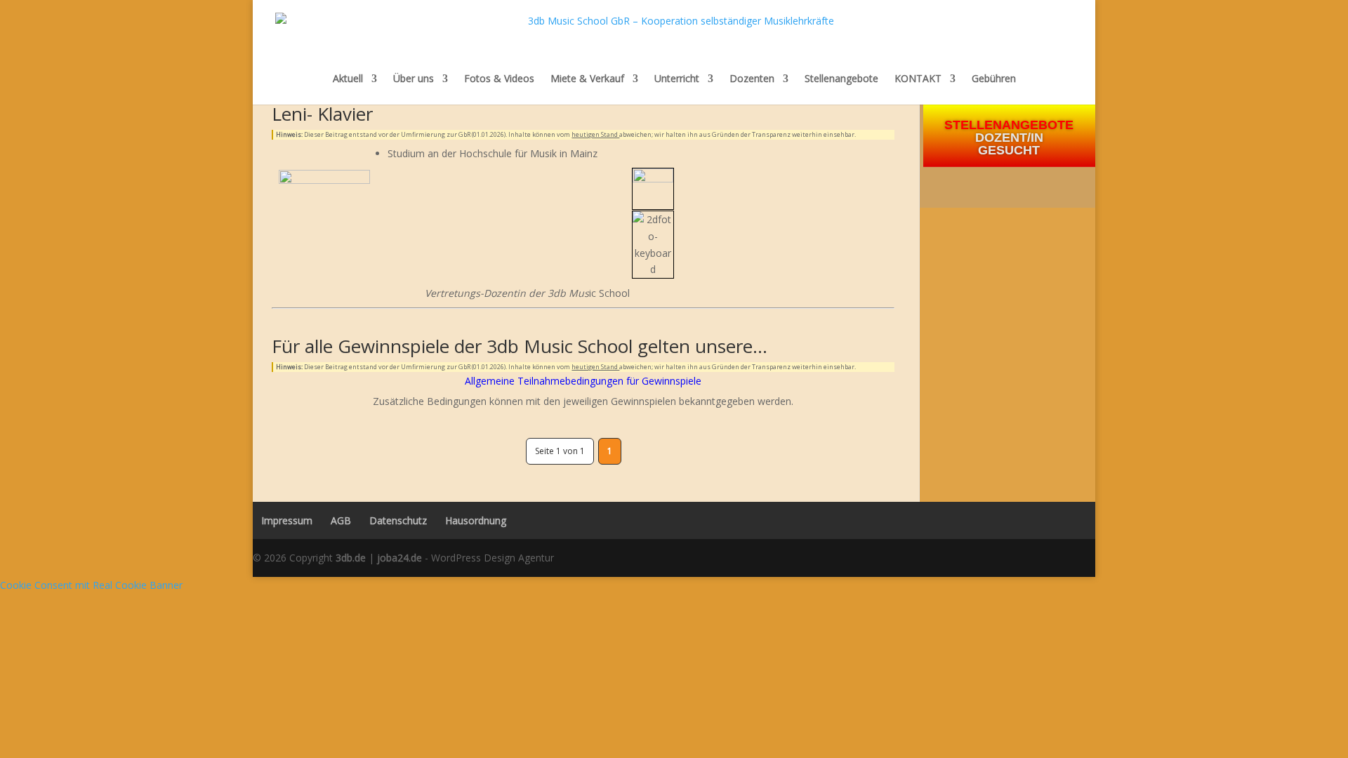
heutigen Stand (595, 134)
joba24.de (399, 557)
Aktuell (348, 78)
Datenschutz (398, 520)
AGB (341, 520)
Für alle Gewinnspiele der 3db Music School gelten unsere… (519, 346)
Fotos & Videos (499, 78)
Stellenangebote (841, 78)
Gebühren (994, 79)
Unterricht (676, 78)
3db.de (351, 557)
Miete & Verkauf (587, 78)
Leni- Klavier (322, 113)
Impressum (282, 520)
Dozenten (751, 78)
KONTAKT (917, 78)
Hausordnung (475, 520)
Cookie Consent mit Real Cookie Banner (91, 585)
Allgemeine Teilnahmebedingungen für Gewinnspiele (583, 380)
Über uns (413, 78)
